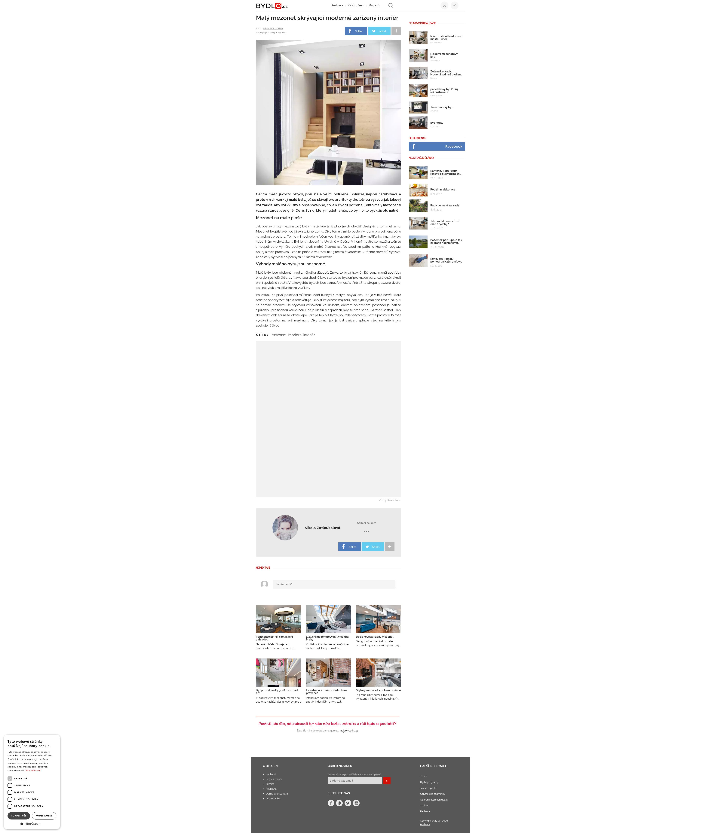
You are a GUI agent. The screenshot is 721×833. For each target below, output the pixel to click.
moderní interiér (301, 335)
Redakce (425, 811)
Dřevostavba (273, 798)
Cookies (424, 805)
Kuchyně (271, 774)
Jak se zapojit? (428, 788)
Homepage (261, 32)
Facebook (453, 146)
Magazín (374, 5)
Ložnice (270, 784)
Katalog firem (356, 5)
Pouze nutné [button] (44, 815)
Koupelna (271, 788)
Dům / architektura (277, 793)
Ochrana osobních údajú (434, 799)
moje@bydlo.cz (349, 729)
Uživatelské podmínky (432, 793)
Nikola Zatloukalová (273, 28)
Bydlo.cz (425, 824)
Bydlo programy (429, 782)
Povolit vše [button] (18, 815)
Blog (272, 32)
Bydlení (282, 32)
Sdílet (359, 31)
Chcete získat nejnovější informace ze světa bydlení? (354, 774)
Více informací (33, 770)
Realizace (337, 5)
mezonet (279, 335)
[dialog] (32, 782)
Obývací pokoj (274, 779)
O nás (423, 776)
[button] (32, 823)
